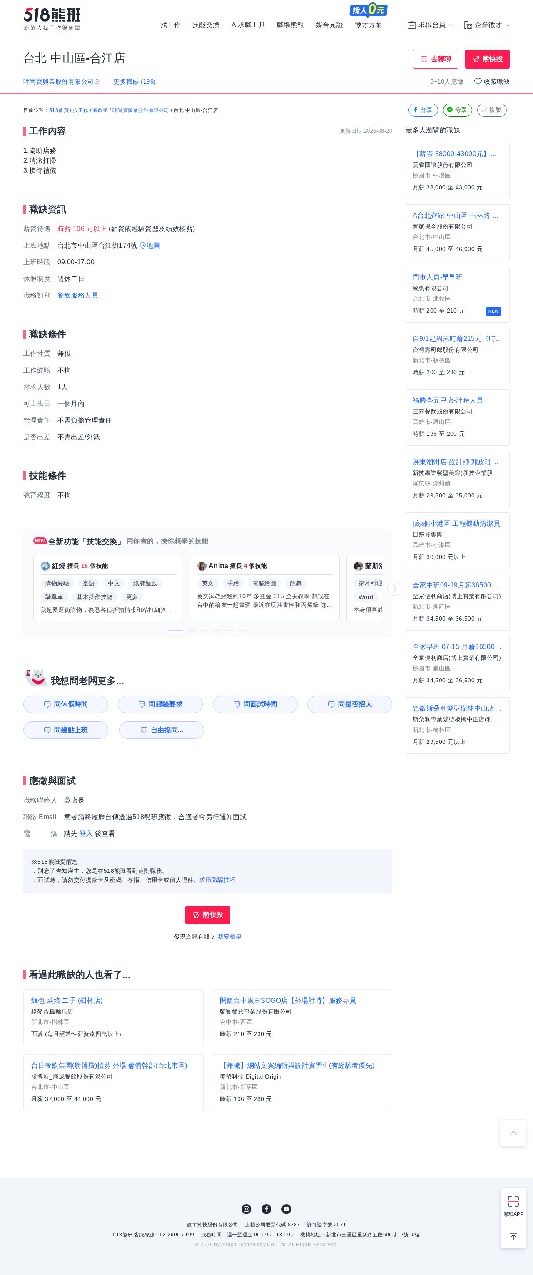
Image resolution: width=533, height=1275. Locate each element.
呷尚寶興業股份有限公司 (140, 110)
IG (247, 1209)
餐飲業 (100, 110)
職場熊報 (290, 25)
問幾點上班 (71, 729)
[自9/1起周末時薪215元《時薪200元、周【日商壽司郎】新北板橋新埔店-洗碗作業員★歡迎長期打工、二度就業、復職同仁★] (457, 356)
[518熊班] (52, 19)
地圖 (153, 245)
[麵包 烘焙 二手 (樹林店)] (113, 1018)
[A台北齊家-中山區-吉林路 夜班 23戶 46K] (457, 233)
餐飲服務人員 (77, 295)
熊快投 (493, 58)
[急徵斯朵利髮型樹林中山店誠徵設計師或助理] (457, 725)
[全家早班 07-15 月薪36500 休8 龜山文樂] (457, 664)
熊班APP (513, 1214)
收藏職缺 (497, 81)
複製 (495, 110)
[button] (175, 630)
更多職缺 (134, 81)
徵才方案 (368, 25)
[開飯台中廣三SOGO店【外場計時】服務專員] (302, 1018)
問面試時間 (261, 704)
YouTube (286, 1209)
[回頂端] (513, 1132)
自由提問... (167, 729)
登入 (86, 833)
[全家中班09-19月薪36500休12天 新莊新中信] (457, 602)
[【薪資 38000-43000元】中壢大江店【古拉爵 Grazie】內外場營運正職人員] (457, 171)
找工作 (170, 25)
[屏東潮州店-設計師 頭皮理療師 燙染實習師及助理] (457, 479)
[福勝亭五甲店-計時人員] (457, 417)
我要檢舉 (230, 936)
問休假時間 (71, 704)
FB (266, 1209)
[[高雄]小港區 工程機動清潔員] (457, 541)
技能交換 (206, 25)
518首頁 (59, 110)
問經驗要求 (166, 704)
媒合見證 (330, 25)
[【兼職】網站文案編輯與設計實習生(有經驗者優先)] (302, 1083)
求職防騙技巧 (217, 880)
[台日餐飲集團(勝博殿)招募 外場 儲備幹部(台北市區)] (113, 1083)
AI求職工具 (248, 25)
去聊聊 (441, 58)
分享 (427, 110)
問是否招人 (355, 704)
